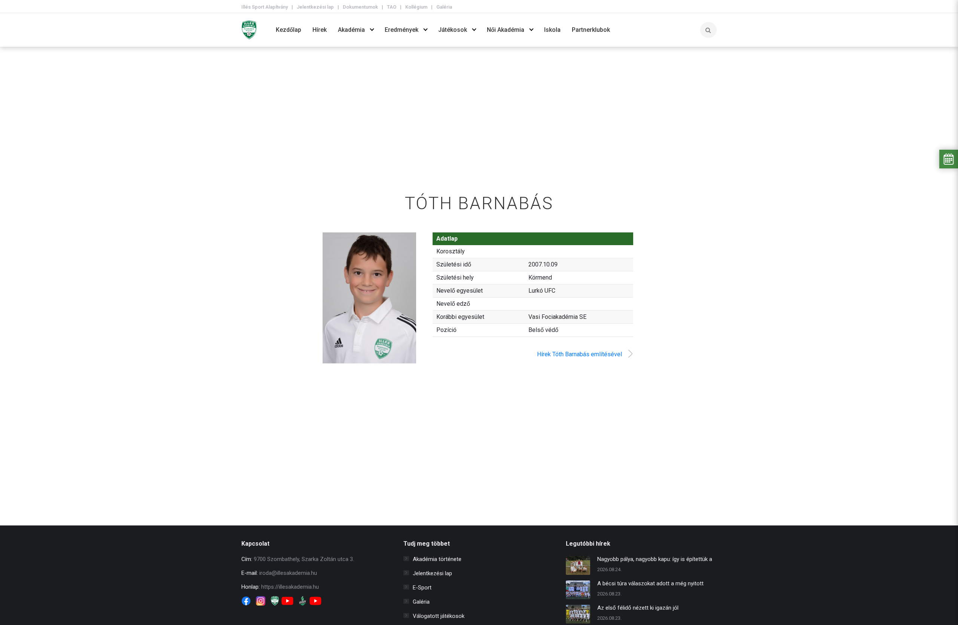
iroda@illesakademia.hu (288, 573)
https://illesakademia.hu (290, 586)
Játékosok (452, 29)
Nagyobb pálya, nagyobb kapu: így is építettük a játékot (654, 560)
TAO (391, 7)
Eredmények (401, 29)
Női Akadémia (505, 29)
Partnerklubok (591, 29)
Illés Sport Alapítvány (264, 7)
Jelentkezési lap (315, 7)
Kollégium (416, 7)
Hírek (319, 29)
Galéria (444, 7)
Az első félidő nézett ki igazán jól (637, 607)
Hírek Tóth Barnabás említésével (579, 354)
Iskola (552, 29)
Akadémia (351, 29)
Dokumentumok (360, 7)
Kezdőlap (288, 29)
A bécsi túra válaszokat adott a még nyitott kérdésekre (650, 584)
